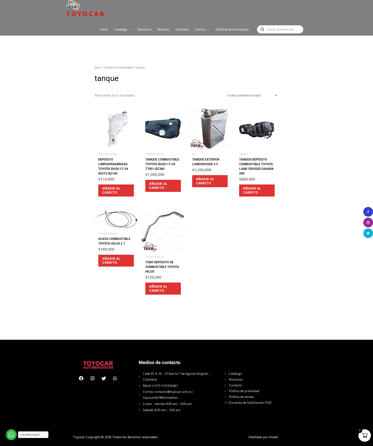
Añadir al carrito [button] (111, 190)
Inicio (98, 67)
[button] (122, 29)
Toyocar (85, 13)
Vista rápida (116, 146)
